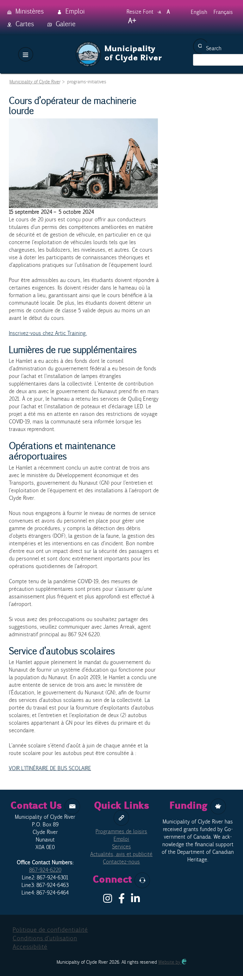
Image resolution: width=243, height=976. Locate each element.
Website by (170, 962)
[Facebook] (121, 900)
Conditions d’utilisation (45, 938)
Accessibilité (30, 946)
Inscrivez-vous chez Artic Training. (48, 333)
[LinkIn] (135, 900)
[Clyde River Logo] (119, 45)
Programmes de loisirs (121, 831)
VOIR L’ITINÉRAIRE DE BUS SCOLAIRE (50, 768)
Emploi (121, 838)
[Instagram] (107, 900)
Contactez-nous (121, 861)
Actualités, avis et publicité (121, 854)
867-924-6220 (45, 869)
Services (121, 846)
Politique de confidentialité (50, 929)
